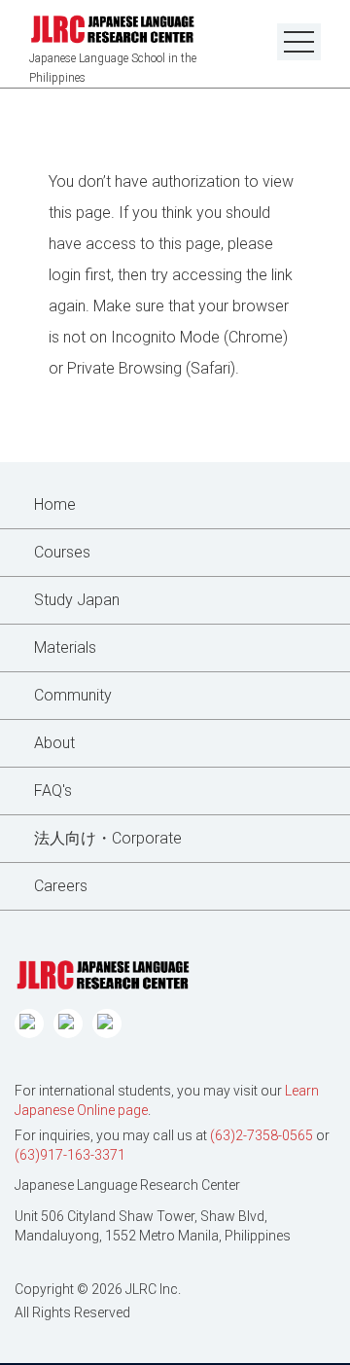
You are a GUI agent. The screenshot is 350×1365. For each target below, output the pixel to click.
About (54, 743)
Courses (62, 552)
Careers (61, 886)
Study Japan (77, 600)
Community (73, 695)
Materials (65, 647)
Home (55, 504)
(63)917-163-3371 (70, 1155)
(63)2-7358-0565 (261, 1135)
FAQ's (53, 790)
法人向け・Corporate (108, 838)
